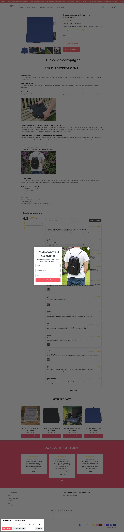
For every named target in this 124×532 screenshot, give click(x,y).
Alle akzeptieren (7, 528)
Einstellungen (39, 528)
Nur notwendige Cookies (19, 528)
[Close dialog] (88, 248)
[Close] (43, 520)
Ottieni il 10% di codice (48, 280)
